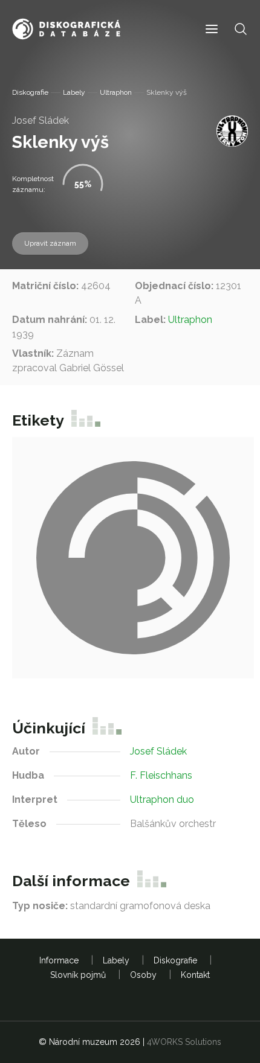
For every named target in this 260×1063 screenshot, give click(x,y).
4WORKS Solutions (184, 1042)
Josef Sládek (40, 120)
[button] (211, 29)
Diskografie (30, 92)
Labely (74, 92)
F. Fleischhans (161, 775)
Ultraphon (116, 92)
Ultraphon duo (162, 799)
